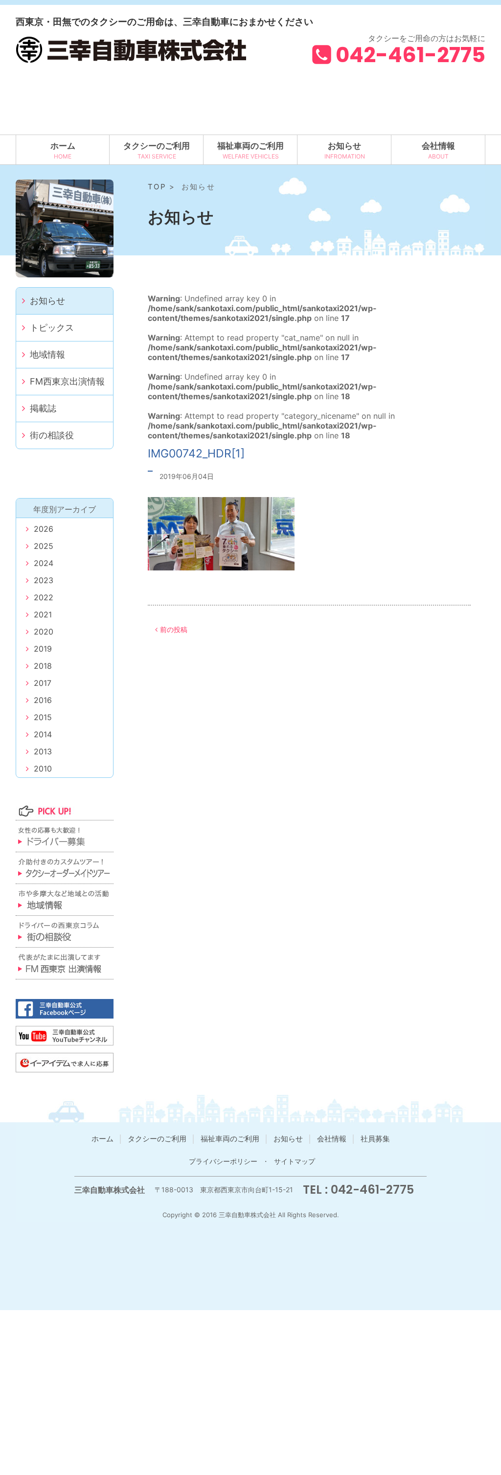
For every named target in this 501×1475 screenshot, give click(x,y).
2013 (43, 751)
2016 (43, 700)
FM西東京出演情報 (67, 381)
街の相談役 (52, 435)
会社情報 (438, 146)
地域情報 (47, 354)
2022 (43, 597)
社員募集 (375, 1138)
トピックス (52, 327)
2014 (43, 734)
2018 (43, 666)
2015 (43, 717)
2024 (43, 563)
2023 (43, 580)
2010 (43, 768)
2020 (43, 631)
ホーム (62, 146)
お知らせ (344, 146)
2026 (43, 529)
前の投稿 (173, 629)
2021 (43, 614)
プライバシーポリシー (223, 1161)
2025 (43, 546)
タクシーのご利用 (156, 146)
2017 (42, 683)
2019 (43, 649)
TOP (157, 186)
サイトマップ (294, 1161)
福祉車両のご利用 (250, 146)
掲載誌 (43, 408)
